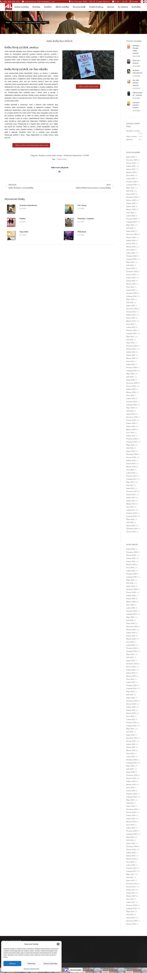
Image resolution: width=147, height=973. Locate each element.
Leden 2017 (130, 510)
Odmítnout (31, 964)
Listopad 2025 (131, 185)
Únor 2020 (130, 395)
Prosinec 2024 (131, 219)
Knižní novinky (57, 155)
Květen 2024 (131, 240)
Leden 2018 (130, 473)
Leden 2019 (130, 436)
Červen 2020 (131, 386)
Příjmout (12, 964)
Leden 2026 (130, 178)
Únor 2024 (130, 250)
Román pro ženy (61, 159)
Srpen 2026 (130, 157)
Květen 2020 (131, 389)
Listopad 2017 (131, 479)
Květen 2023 (131, 278)
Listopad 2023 (131, 259)
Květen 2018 (131, 460)
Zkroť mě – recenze (137, 62)
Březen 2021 (131, 358)
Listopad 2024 (131, 222)
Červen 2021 (131, 349)
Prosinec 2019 (131, 402)
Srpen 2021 (130, 343)
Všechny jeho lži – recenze (137, 94)
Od (72, 155)
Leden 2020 (130, 398)
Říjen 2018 (130, 445)
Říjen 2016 (130, 519)
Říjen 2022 (130, 299)
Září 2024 (129, 228)
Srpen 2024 (130, 231)
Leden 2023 (130, 290)
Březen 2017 (131, 504)
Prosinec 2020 (131, 367)
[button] (58, 944)
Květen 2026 (131, 166)
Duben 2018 (130, 463)
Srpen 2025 (130, 194)
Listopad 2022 (131, 296)
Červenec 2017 (131, 491)
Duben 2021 (130, 355)
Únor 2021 (130, 361)
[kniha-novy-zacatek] (88, 64)
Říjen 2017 (130, 482)
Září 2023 (129, 265)
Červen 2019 (131, 420)
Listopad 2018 (131, 442)
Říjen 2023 (130, 262)
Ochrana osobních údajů (31, 969)
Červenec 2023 (131, 271)
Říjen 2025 (130, 188)
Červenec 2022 (131, 309)
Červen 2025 (131, 200)
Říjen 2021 (130, 336)
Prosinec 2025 (131, 182)
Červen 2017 (131, 494)
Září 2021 (129, 340)
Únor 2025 (130, 213)
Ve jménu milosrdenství (28, 205)
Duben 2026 (130, 169)
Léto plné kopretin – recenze (136, 105)
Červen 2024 (131, 237)
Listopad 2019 (131, 405)
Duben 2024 (130, 244)
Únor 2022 (130, 324)
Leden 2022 (130, 327)
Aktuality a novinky (45, 155)
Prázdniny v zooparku (86, 218)
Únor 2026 (130, 175)
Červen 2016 (131, 532)
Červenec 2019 (131, 417)
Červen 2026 (131, 163)
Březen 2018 (131, 467)
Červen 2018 (131, 457)
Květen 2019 (131, 423)
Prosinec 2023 (131, 256)
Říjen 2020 (130, 374)
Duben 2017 (130, 501)
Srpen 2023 (130, 268)
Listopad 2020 (131, 371)
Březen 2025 (131, 209)
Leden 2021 (130, 364)
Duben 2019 (130, 426)
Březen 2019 (131, 429)
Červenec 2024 (131, 234)
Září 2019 (129, 411)
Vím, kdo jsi (82, 205)
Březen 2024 (131, 247)
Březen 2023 (131, 284)
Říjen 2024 (130, 225)
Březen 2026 (131, 172)
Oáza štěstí (24, 232)
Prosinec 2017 (131, 476)
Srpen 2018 (130, 451)
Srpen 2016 (130, 525)
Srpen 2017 (130, 488)
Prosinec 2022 (131, 293)
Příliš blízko (82, 232)
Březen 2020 (131, 392)
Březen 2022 (131, 321)
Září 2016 (129, 522)
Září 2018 (129, 448)
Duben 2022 (130, 318)
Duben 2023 (130, 281)
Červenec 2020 (131, 383)
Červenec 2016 (131, 529)
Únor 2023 (130, 287)
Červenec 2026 (131, 160)
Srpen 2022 (130, 305)
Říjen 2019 (130, 408)
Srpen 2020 (130, 380)
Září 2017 (129, 485)
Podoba (22, 218)
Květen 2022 (131, 315)
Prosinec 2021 (131, 330)
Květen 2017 (131, 498)
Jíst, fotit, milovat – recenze (136, 82)
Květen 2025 (131, 203)
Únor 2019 (130, 432)
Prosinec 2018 (131, 439)
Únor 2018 (130, 470)
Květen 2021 (131, 352)
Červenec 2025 (131, 197)
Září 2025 (129, 191)
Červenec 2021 (131, 346)
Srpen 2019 (130, 414)
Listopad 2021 (131, 333)
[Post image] (11, 209)
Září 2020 (129, 377)
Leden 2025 (130, 216)
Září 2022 (129, 302)
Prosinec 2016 (131, 513)
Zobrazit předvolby (50, 964)
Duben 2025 (130, 206)
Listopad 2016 (131, 516)
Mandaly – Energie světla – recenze (136, 49)
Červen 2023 (131, 274)
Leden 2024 (130, 253)
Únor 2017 (130, 507)
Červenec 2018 (131, 454)
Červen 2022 (131, 312)
